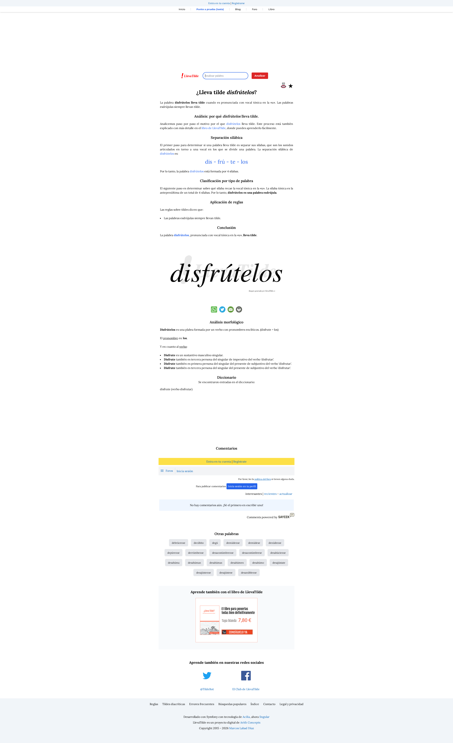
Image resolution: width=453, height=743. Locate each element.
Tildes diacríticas (173, 704)
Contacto (269, 704)
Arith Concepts (250, 722)
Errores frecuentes (201, 704)
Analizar (259, 75)
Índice (255, 704)
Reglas (154, 704)
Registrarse (238, 3)
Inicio (182, 9)
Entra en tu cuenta (219, 3)
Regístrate (240, 461)
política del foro (262, 479)
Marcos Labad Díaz (241, 728)
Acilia (246, 717)
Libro (271, 9)
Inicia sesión (185, 471)
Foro (254, 9)
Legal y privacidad (291, 704)
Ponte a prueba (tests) (210, 9)
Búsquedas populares (232, 704)
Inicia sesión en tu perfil (242, 486)
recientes (270, 494)
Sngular (264, 717)
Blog (238, 9)
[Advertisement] (226, 40)
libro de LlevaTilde (214, 128)
